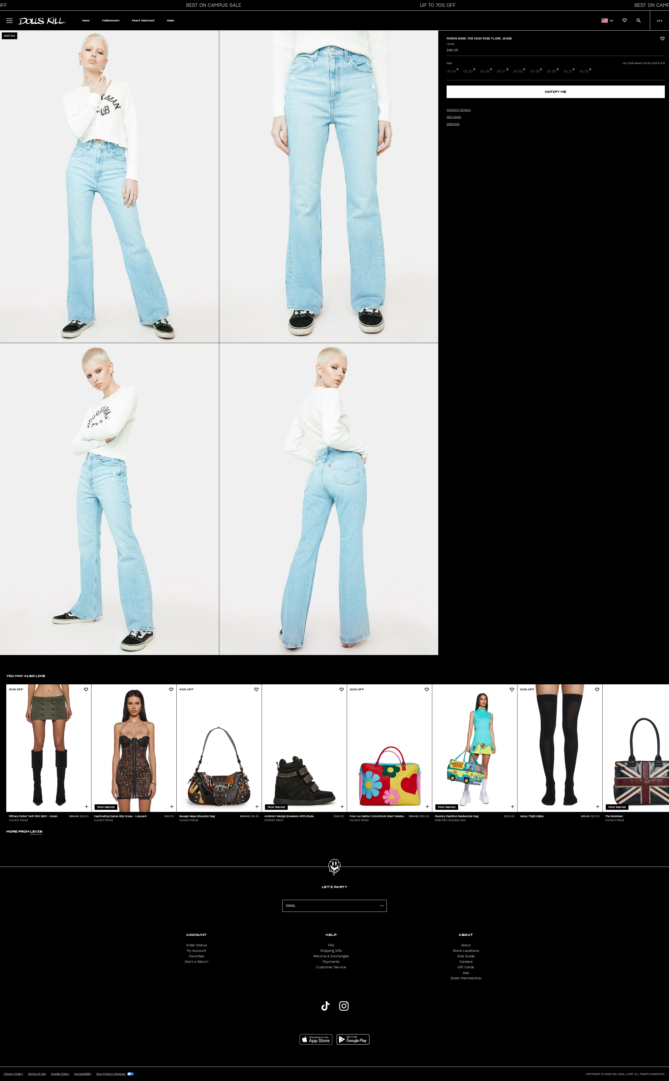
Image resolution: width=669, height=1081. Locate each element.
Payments (331, 961)
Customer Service (331, 967)
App (466, 972)
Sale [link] (170, 20)
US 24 (451, 71)
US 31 (567, 71)
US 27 (501, 71)
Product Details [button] (459, 110)
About (466, 945)
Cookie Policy (60, 1074)
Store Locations (466, 950)
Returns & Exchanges (331, 956)
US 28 (518, 71)
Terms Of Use (37, 1074)
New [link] (86, 20)
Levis (450, 44)
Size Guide (466, 956)
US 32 (584, 71)
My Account (196, 950)
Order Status (196, 945)
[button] (212, 5)
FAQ (331, 945)
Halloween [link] (110, 20)
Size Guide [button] (454, 117)
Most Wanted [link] (143, 20)
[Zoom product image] (109, 187)
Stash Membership (466, 978)
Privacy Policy (13, 1074)
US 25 (468, 71)
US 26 (484, 71)
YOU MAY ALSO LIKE (25, 676)
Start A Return (196, 961)
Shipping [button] (453, 124)
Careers (465, 961)
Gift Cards (466, 967)
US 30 (551, 71)
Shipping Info (331, 950)
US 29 (534, 71)
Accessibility (82, 1074)
